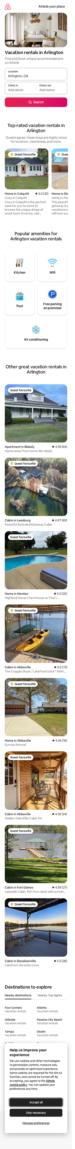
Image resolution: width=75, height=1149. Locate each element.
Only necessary (36, 1113)
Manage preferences (36, 1123)
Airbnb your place (51, 6)
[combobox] (36, 76)
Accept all (36, 1102)
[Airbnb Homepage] (8, 6)
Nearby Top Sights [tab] (50, 995)
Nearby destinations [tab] (18, 995)
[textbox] (20, 89)
